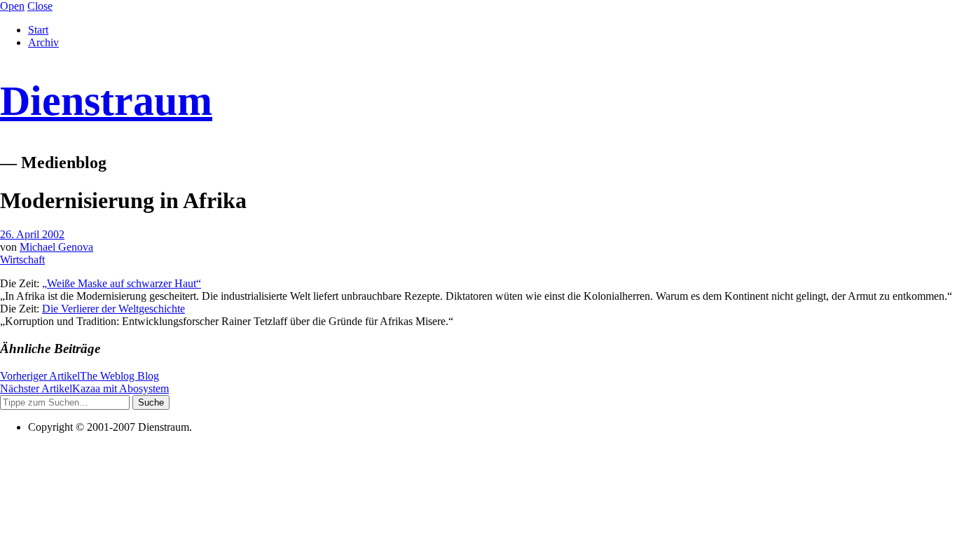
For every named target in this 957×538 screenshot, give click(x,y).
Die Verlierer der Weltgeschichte (113, 309)
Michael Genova (56, 247)
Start (38, 30)
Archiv (43, 42)
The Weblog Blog (79, 376)
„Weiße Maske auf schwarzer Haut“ (121, 283)
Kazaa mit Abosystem (84, 388)
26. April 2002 (32, 234)
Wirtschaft (22, 259)
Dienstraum (106, 101)
